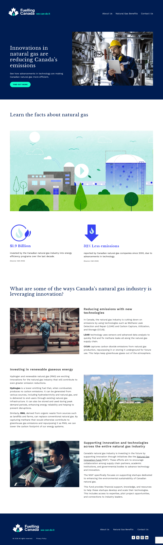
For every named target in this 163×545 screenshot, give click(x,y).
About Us (107, 13)
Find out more (20, 84)
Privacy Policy (41, 538)
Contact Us (147, 13)
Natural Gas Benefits (127, 13)
